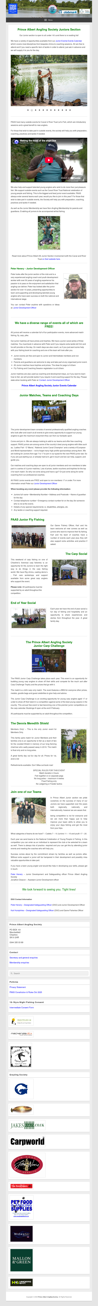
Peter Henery (17, 874)
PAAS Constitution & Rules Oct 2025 (26, 992)
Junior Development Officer (24, 307)
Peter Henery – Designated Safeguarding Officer (31, 904)
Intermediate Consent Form (22, 1007)
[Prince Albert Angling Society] (49, 16)
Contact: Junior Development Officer (54, 380)
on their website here (51, 259)
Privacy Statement (18, 987)
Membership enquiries (19, 962)
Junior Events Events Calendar (69, 40)
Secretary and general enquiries (24, 957)
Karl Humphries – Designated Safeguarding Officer (32, 910)
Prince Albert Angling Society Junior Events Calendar (49, 385)
